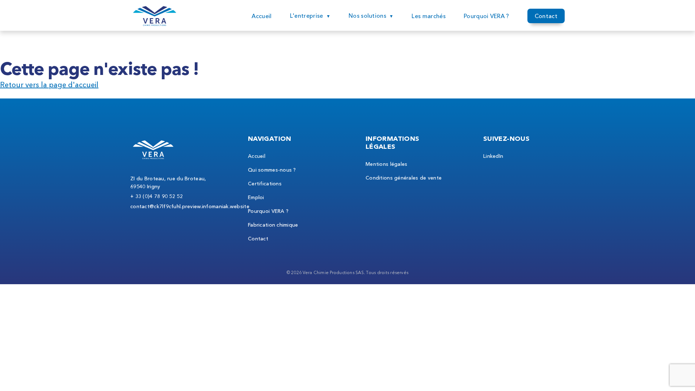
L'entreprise (306, 15)
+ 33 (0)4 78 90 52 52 (156, 196)
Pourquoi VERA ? (486, 16)
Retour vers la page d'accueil (49, 84)
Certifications (265, 183)
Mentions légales (386, 164)
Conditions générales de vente (404, 178)
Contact (546, 16)
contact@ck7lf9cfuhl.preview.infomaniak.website (189, 206)
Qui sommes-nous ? (272, 170)
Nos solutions (367, 15)
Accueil (261, 16)
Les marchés (429, 16)
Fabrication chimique (273, 225)
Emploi (256, 197)
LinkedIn (493, 156)
